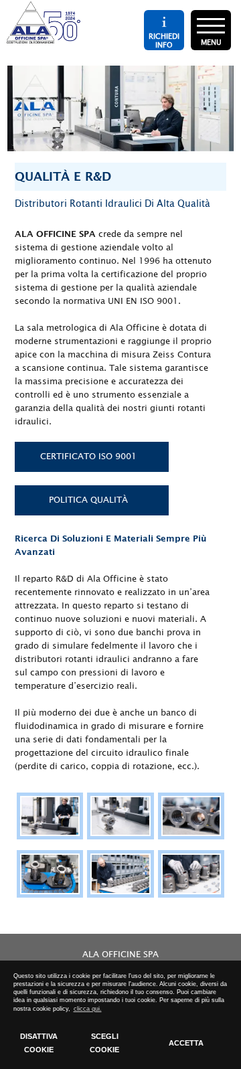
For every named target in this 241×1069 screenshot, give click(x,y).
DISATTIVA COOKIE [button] (39, 1043)
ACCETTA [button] (186, 1043)
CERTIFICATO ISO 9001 (88, 456)
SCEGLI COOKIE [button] (104, 1043)
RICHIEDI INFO (164, 40)
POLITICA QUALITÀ (88, 500)
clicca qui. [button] (88, 1008)
